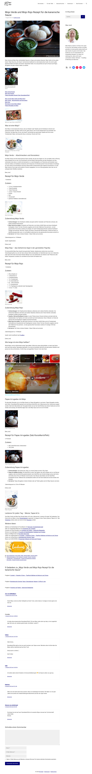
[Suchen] (83, 16)
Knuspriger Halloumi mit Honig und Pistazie (30, 539)
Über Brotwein (79, 3)
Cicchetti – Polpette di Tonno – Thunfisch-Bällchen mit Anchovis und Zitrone (39, 535)
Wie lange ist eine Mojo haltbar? (13, 104)
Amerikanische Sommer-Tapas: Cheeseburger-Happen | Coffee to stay (28, 581)
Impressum (47, 771)
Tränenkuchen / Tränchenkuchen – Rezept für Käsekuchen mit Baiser (21, 558)
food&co (22, 335)
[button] (86, 3)
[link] (7, 365)
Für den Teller (50, 3)
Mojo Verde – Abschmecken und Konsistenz (16, 100)
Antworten (9, 606)
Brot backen (41, 3)
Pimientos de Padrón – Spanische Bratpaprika (33, 530)
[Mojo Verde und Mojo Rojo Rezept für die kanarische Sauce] (11, 84)
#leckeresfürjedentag (11, 557)
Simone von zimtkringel (11, 705)
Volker (7, 635)
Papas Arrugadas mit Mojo (11, 105)
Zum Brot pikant (33, 555)
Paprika (29, 557)
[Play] (42, 358)
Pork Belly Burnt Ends (23, 533)
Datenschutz (54, 771)
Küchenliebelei (23, 518)
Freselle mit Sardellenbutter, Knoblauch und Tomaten (32, 532)
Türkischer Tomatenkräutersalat (35, 527)
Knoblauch (20, 557)
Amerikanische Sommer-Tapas (26, 537)
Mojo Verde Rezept (10, 92)
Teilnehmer (8, 520)
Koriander (25, 557)
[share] (56, 364)
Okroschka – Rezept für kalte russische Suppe (16, 559)
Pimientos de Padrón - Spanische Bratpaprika (21, 587)
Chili (17, 557)
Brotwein (41, 771)
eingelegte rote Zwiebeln (29, 528)
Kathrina (7, 684)
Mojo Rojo (7, 102)
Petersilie (34, 557)
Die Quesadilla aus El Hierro (17, 365)
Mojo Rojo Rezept (9, 93)
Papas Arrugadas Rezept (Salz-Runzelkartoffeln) (17, 95)
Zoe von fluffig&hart (10, 593)
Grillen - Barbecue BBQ (25, 555)
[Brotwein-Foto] (72, 42)
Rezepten (29, 520)
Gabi (6, 665)
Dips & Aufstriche (10, 555)
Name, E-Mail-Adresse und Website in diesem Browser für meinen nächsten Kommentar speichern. (31, 759)
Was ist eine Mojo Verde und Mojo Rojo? (15, 98)
